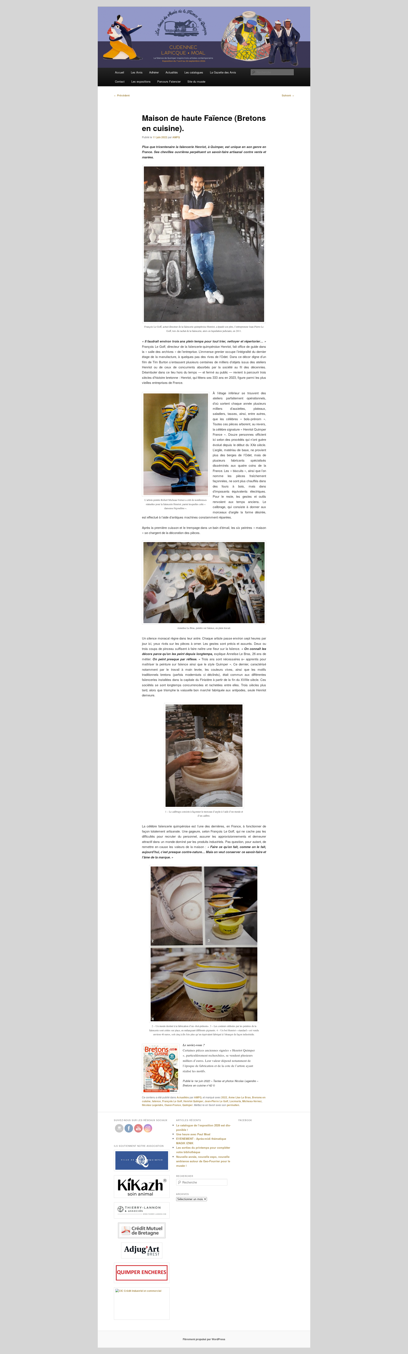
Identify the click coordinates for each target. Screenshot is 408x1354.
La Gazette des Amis (223, 72)
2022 (224, 1097)
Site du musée (196, 81)
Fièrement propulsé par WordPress (204, 1339)
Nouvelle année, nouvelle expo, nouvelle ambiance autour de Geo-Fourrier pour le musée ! (203, 1161)
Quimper (187, 1105)
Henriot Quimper (193, 1101)
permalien (233, 1105)
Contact (120, 81)
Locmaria (235, 1101)
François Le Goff (172, 1101)
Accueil (119, 72)
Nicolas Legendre (152, 1105)
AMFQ (176, 137)
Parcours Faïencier (169, 81)
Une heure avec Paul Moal (193, 1134)
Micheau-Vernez (252, 1101)
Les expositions (141, 81)
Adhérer (154, 72)
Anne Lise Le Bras (239, 1097)
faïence (156, 1101)
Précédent (122, 95)
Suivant (288, 95)
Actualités (172, 72)
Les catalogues (193, 72)
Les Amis (137, 72)
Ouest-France (172, 1105)
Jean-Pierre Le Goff (216, 1101)
